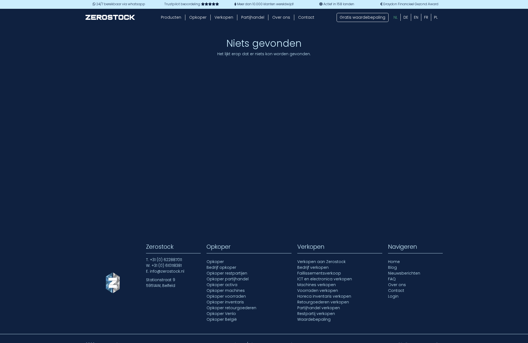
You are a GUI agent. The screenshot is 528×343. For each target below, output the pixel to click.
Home (394, 261)
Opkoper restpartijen (227, 273)
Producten (171, 17)
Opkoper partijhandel (228, 279)
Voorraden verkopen (317, 290)
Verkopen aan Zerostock (321, 261)
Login (393, 296)
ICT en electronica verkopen (324, 279)
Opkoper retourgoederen (231, 308)
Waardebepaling (314, 319)
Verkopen (224, 17)
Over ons (281, 17)
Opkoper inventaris (225, 302)
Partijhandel (252, 17)
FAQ (392, 279)
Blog (392, 267)
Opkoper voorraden (226, 296)
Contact (306, 17)
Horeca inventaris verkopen (324, 296)
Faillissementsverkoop (319, 273)
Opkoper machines (226, 290)
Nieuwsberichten (404, 273)
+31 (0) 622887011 (166, 259)
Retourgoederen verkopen (323, 302)
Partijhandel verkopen (318, 308)
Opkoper (198, 17)
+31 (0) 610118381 (167, 265)
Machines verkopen (316, 284)
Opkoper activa (222, 284)
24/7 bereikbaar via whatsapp (120, 4)
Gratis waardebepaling (362, 17)
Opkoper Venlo (221, 313)
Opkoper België (222, 319)
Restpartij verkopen (316, 313)
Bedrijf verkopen (313, 267)
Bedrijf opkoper (221, 267)
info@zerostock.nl (167, 271)
